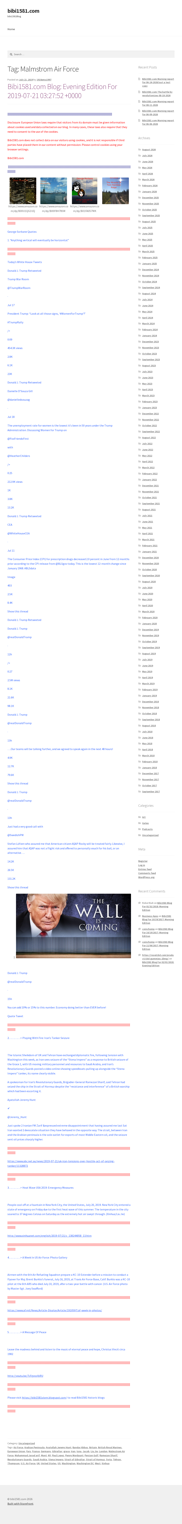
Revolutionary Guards (19, 1459)
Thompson (13, 1463)
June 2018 (147, 737)
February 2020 (149, 617)
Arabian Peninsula (34, 1447)
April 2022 (147, 461)
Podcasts (147, 829)
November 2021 (150, 491)
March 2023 (148, 395)
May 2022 (147, 455)
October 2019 (149, 641)
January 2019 (149, 695)
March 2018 (148, 755)
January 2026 (149, 191)
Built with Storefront (20, 1503)
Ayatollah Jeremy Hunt (58, 1447)
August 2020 (149, 581)
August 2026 (149, 149)
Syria (109, 1459)
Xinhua (105, 1463)
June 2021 (147, 521)
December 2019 (150, 629)
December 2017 (150, 773)
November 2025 (150, 203)
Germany (46, 1451)
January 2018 (149, 767)
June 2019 (147, 665)
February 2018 (149, 761)
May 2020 (147, 599)
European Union (16, 1451)
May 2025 (147, 239)
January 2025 (149, 263)
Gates (145, 823)
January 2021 (149, 551)
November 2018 (150, 707)
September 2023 (151, 359)
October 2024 (149, 281)
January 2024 (149, 335)
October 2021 (149, 497)
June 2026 (147, 161)
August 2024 (149, 293)
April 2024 (147, 317)
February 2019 (149, 689)
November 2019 (150, 635)
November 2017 (150, 779)
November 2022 (150, 419)
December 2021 (150, 485)
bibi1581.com (23, 10)
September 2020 (151, 575)
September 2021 (151, 503)
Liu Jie (94, 1451)
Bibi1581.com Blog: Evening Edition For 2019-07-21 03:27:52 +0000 (62, 91)
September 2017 (151, 791)
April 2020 (147, 605)
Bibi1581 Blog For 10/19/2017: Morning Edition (158, 919)
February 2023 (149, 401)
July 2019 (147, 659)
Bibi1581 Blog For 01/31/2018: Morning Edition (157, 906)
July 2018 (147, 731)
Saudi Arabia (40, 1459)
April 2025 (147, 245)
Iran (73, 1451)
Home (11, 29)
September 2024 (151, 287)
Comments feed (147, 873)
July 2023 (147, 371)
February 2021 (149, 545)
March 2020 (148, 611)
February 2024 (149, 329)
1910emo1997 (44, 79)
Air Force (18, 1447)
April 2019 (147, 677)
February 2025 (149, 257)
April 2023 (147, 389)
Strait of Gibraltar (75, 1459)
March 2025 (148, 251)
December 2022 (150, 413)
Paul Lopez (58, 1455)
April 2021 (147, 533)
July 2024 (147, 299)
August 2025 (149, 221)
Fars (28, 1451)
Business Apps (150, 916)
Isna (79, 1451)
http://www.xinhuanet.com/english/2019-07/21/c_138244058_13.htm (49, 1235)
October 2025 (149, 209)
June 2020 (147, 593)
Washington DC (85, 1463)
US (59, 1463)
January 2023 (149, 407)
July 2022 (147, 443)
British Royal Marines (110, 1447)
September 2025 (151, 215)
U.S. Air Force (28, 1463)
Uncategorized (26, 1443)
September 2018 (151, 719)
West (97, 1463)
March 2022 (148, 467)
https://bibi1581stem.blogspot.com (44, 1397)
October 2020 (149, 569)
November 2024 (150, 275)
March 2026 (148, 179)
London (103, 1451)
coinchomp (148, 929)
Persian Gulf (91, 1455)
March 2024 (148, 323)
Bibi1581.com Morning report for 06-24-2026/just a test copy (158, 82)
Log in (141, 865)
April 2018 (147, 749)
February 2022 (149, 473)
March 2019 (148, 683)
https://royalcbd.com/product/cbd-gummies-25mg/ (158, 956)
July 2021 (147, 515)
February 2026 (149, 185)
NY (49, 1455)
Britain (93, 1447)
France (36, 1451)
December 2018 (150, 701)
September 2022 (151, 431)
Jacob (86, 1451)
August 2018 (149, 725)
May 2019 (147, 671)
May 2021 (147, 527)
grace (66, 1451)
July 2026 (147, 155)
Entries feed (145, 869)
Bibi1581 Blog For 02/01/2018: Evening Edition (158, 964)
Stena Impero (55, 1459)
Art (144, 817)
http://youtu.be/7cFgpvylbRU (25, 1376)
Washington (68, 1463)
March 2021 (148, 539)
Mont (44, 1455)
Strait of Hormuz (95, 1459)
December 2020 (150, 557)
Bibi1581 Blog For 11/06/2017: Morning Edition (157, 945)
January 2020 (149, 623)
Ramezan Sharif (108, 1455)
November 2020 (150, 563)
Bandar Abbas (80, 1447)
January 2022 (149, 479)
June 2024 (147, 305)
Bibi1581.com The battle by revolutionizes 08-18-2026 (157, 93)
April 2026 (147, 173)
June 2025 (147, 233)
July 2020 (147, 587)
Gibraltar (57, 1451)
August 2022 (149, 437)
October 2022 (149, 425)
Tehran (117, 1459)
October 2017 (149, 785)
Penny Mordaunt (74, 1455)
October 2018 (149, 713)
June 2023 (147, 377)
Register (143, 861)
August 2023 (149, 365)
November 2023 (150, 347)
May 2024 (147, 311)
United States (48, 1463)
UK (38, 1463)
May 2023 (147, 383)
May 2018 (147, 743)
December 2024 (150, 269)
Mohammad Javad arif (27, 1455)
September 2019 (151, 647)
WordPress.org (146, 877)
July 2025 (147, 227)
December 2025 (150, 197)
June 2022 (147, 449)
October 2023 (149, 353)
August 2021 (149, 509)
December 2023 (150, 341)
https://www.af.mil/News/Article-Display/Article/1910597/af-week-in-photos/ (54, 1310)
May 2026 (147, 167)
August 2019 (149, 653)
